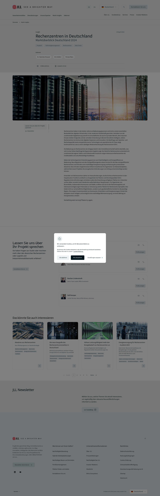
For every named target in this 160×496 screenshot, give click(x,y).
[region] (80, 248)
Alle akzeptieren (77, 258)
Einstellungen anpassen (95, 258)
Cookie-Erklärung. (78, 251)
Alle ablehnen (63, 258)
